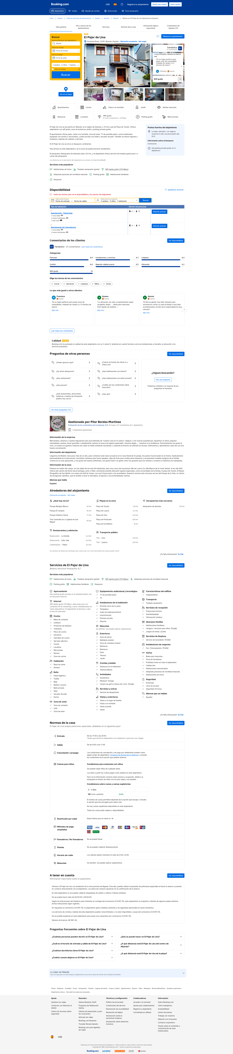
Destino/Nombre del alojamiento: (64, 40)
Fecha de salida (57, 55)
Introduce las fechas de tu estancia (124, 755)
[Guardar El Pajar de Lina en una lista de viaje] (158, 36)
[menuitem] (57, 11)
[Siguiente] (181, 66)
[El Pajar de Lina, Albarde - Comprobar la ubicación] (85, 41)
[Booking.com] (60, 4)
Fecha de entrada (58, 47)
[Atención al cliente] (122, 4)
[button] (66, 65)
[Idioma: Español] (115, 4)
